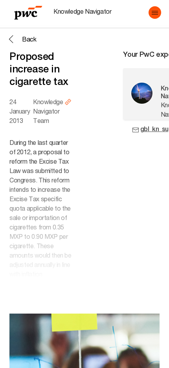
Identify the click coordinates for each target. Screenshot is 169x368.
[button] (155, 12)
